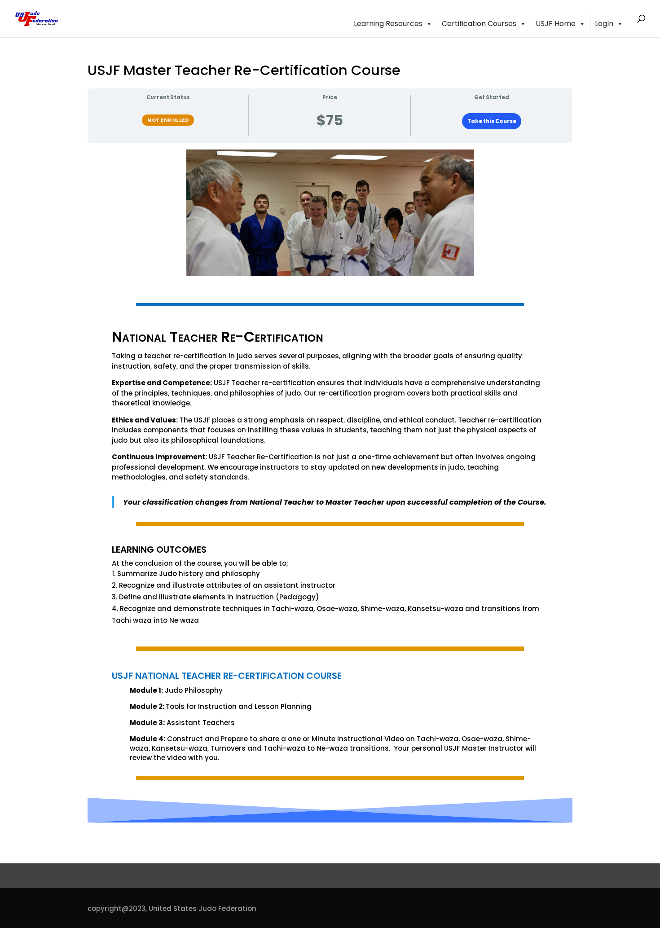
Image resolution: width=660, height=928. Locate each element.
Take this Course (491, 121)
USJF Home (556, 23)
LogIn (604, 23)
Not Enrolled (168, 119)
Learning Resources (388, 23)
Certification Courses (479, 23)
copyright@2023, (117, 908)
